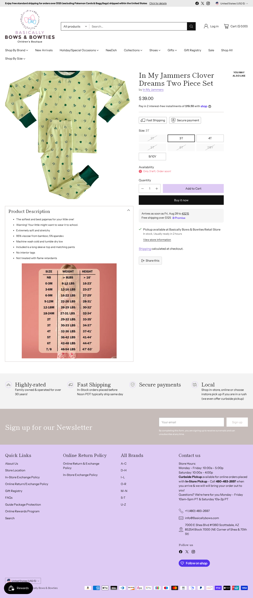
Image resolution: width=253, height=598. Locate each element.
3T (181, 138)
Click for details (158, 3)
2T (152, 138)
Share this (152, 260)
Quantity (145, 180)
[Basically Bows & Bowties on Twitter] (203, 4)
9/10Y (152, 156)
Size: (144, 130)
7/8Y (210, 147)
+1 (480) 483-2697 (197, 511)
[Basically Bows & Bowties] (30, 26)
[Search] (191, 26)
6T (181, 147)
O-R (123, 484)
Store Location (15, 470)
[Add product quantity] (156, 188)
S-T (123, 497)
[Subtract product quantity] (142, 188)
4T (210, 138)
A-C (123, 463)
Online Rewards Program (22, 511)
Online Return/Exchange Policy (26, 484)
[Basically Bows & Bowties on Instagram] (208, 4)
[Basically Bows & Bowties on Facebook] (197, 4)
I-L (123, 477)
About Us (11, 463)
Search (10, 518)
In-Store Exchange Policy (22, 477)
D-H (123, 470)
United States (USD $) (232, 3)
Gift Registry (13, 491)
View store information (157, 239)
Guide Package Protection (23, 504)
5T (152, 147)
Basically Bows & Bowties (43, 587)
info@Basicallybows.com (202, 518)
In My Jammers (153, 89)
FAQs (8, 497)
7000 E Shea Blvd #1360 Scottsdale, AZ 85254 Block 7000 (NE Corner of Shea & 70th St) (216, 529)
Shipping (145, 249)
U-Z (123, 504)
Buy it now (181, 200)
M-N (124, 491)
